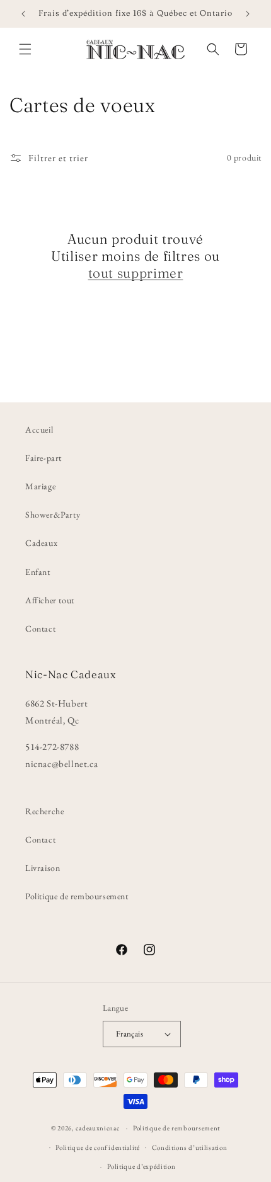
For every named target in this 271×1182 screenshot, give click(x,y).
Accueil (39, 429)
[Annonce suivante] (248, 14)
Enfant (37, 571)
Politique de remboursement (77, 896)
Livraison (42, 867)
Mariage (40, 486)
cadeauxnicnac (97, 1127)
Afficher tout (49, 600)
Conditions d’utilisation (190, 1147)
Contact (40, 628)
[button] (25, 49)
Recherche (44, 811)
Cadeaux (41, 542)
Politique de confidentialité (97, 1147)
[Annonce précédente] (23, 14)
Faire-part (43, 457)
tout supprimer (135, 272)
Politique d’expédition (141, 1166)
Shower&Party (52, 514)
